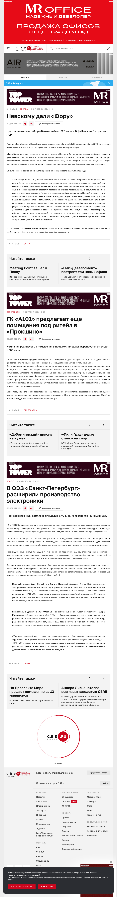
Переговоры (12, 312)
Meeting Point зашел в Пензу (27, 270)
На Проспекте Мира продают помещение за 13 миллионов (30, 691)
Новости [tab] (62, 77)
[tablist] (57, 77)
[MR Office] (57, 22)
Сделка (23, 109)
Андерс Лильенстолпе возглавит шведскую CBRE (83, 689)
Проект (10, 481)
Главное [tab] (24, 77)
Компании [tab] (95, 77)
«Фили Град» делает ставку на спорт (77, 436)
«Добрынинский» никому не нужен (30, 436)
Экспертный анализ (17, 735)
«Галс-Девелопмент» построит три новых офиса (83, 270)
